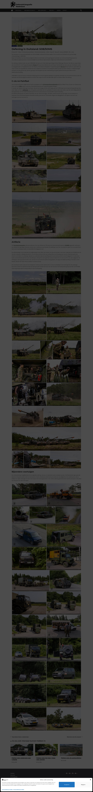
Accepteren (66, 784)
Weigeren (83, 784)
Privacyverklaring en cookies (7, 789)
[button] (90, 779)
